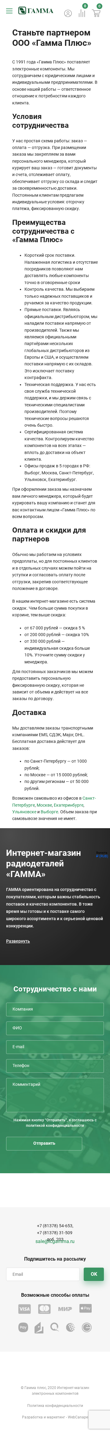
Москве (44, 805)
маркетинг (56, 1417)
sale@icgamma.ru (55, 1241)
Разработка (32, 1417)
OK (94, 1274)
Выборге (49, 811)
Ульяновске (24, 811)
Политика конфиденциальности (55, 1406)
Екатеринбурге (68, 805)
